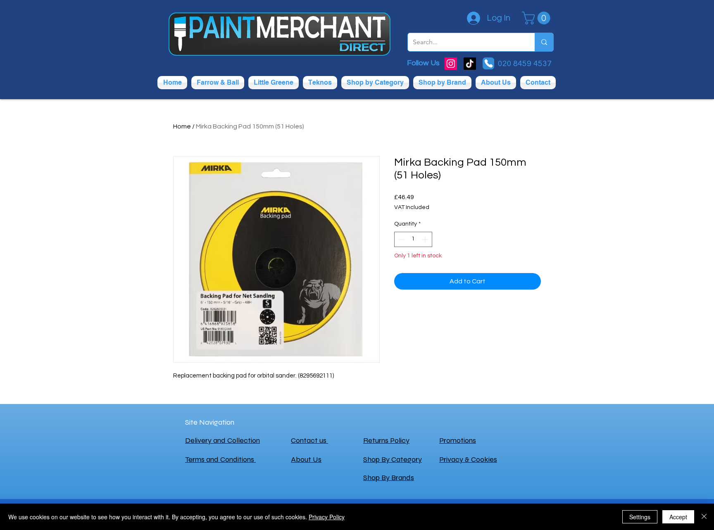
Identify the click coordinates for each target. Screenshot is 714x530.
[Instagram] (451, 63)
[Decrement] (400, 239)
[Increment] (426, 239)
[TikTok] (470, 63)
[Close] (704, 516)
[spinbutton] (413, 239)
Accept (678, 517)
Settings (639, 517)
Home (182, 126)
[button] (537, 18)
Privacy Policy (327, 517)
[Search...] (544, 42)
